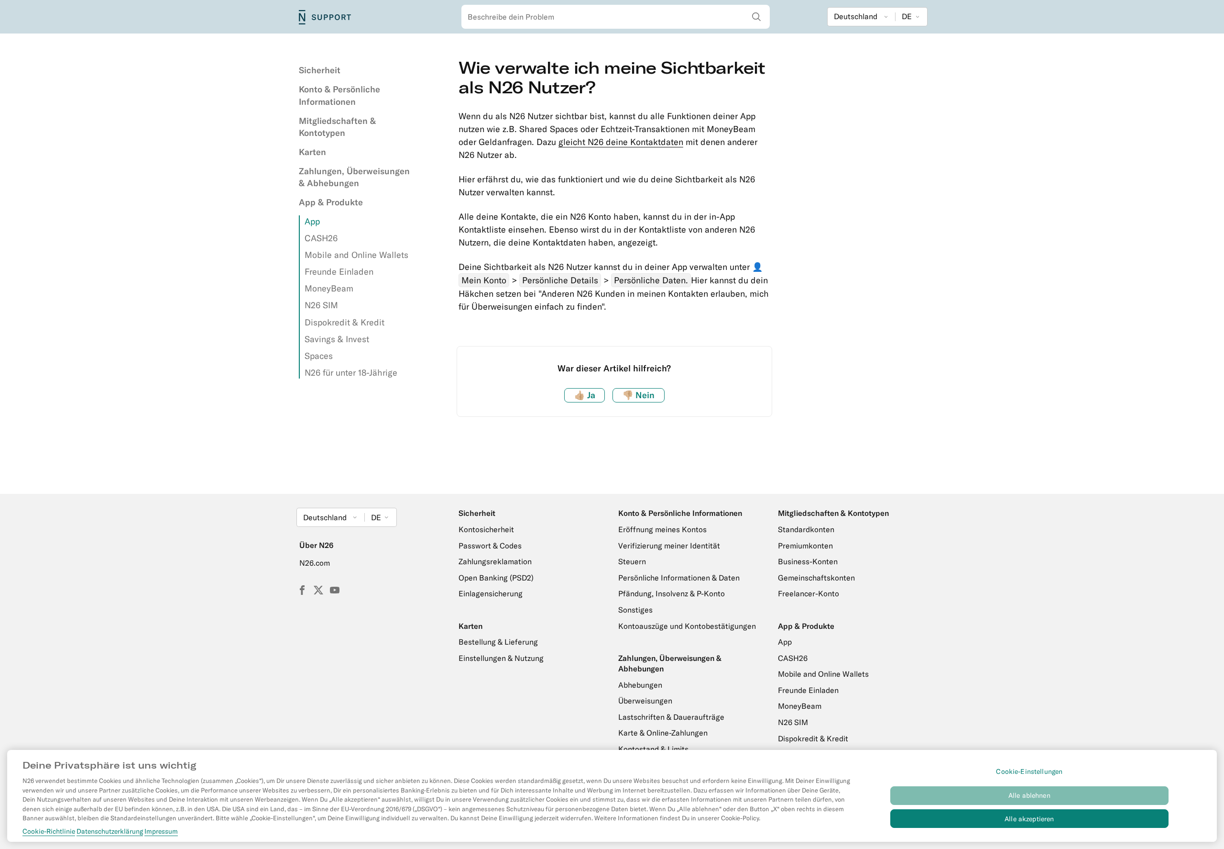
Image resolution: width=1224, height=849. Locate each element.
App (312, 221)
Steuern (632, 561)
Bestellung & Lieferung (498, 642)
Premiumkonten (805, 545)
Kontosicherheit (486, 529)
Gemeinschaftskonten (816, 577)
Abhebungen (640, 685)
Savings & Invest (337, 339)
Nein (639, 395)
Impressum (161, 831)
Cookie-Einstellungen (1029, 771)
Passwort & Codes (490, 545)
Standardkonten (806, 529)
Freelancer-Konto (808, 593)
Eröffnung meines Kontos (662, 529)
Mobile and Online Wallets (356, 254)
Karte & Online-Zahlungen (663, 732)
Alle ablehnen (1029, 795)
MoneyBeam (329, 288)
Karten (312, 151)
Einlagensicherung (491, 593)
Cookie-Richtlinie (48, 831)
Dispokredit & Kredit (344, 322)
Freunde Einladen (339, 271)
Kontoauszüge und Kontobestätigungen (687, 626)
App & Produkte (331, 202)
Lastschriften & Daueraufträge (671, 717)
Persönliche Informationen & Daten (679, 577)
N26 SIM (321, 305)
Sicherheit (319, 70)
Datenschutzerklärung (109, 831)
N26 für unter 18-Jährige (351, 372)
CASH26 (321, 238)
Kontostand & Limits (653, 749)
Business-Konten (808, 561)
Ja (584, 395)
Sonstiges (635, 609)
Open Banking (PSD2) (496, 577)
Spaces (319, 355)
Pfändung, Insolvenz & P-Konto (671, 593)
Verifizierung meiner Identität (669, 545)
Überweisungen (645, 700)
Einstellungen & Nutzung (501, 658)
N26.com (314, 563)
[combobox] (615, 17)
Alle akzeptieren (1029, 819)
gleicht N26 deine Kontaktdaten (620, 141)
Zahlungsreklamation (495, 561)
